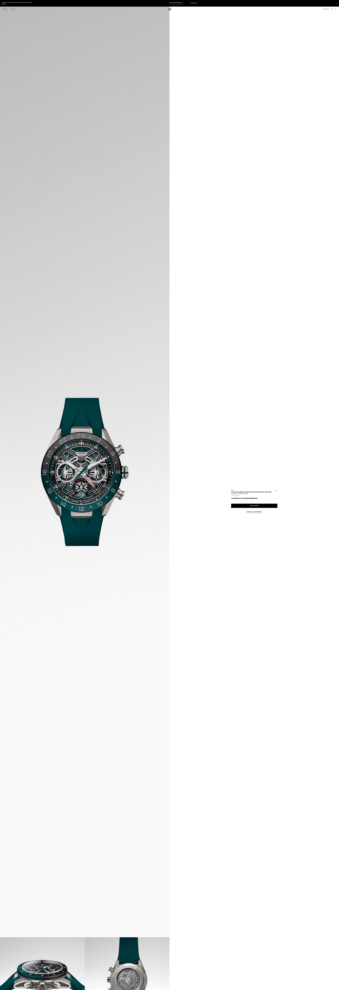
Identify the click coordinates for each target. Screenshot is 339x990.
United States (176, 2)
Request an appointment (254, 511)
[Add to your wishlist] (276, 491)
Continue (195, 3)
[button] (335, 9)
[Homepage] (169, 9)
